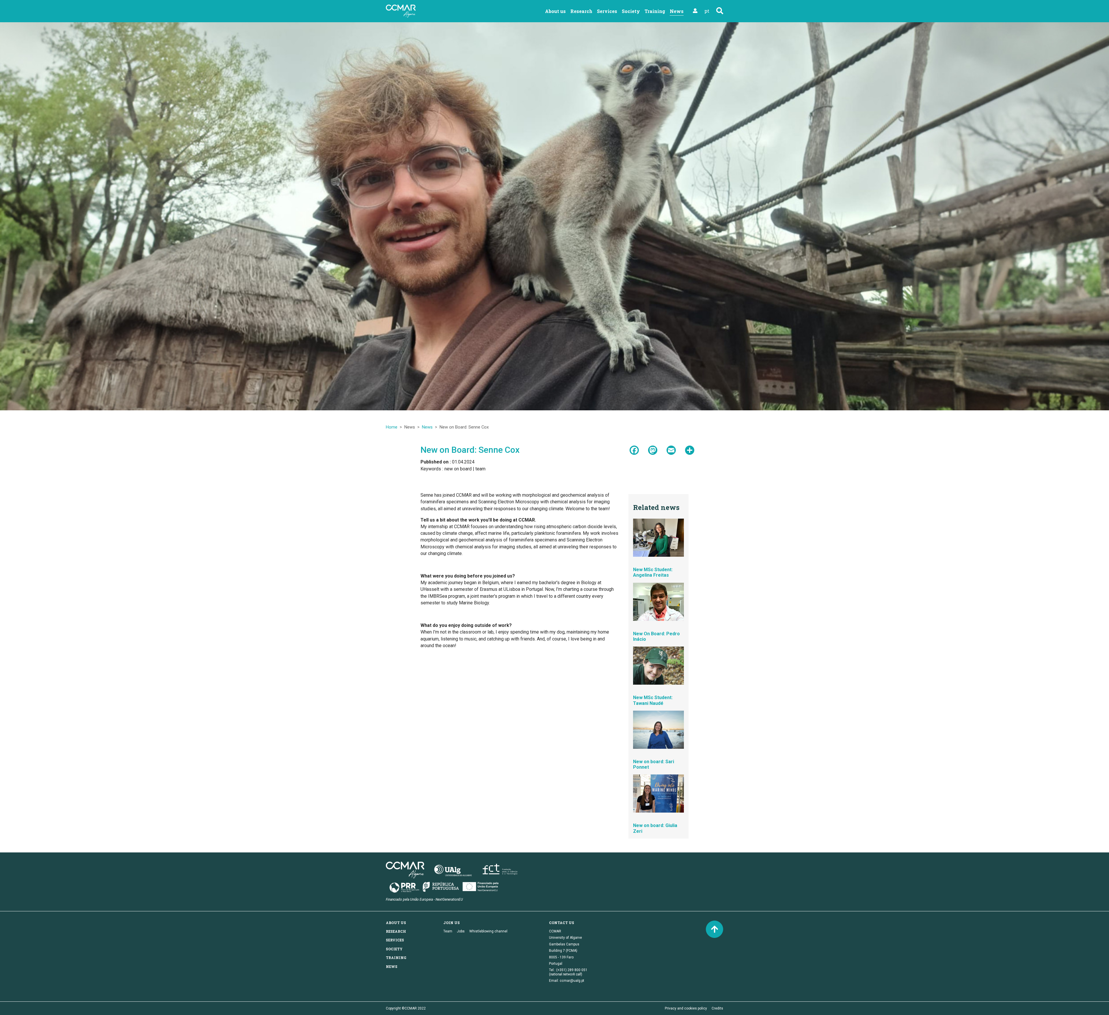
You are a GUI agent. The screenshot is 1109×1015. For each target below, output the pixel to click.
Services (607, 11)
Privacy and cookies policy (686, 1008)
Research (581, 11)
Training (655, 11)
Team (447, 931)
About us (555, 11)
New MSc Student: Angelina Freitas (653, 572)
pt (706, 11)
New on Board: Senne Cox (470, 450)
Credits (717, 1008)
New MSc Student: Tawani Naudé (653, 700)
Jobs (461, 931)
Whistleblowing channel (488, 931)
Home (391, 427)
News (427, 427)
